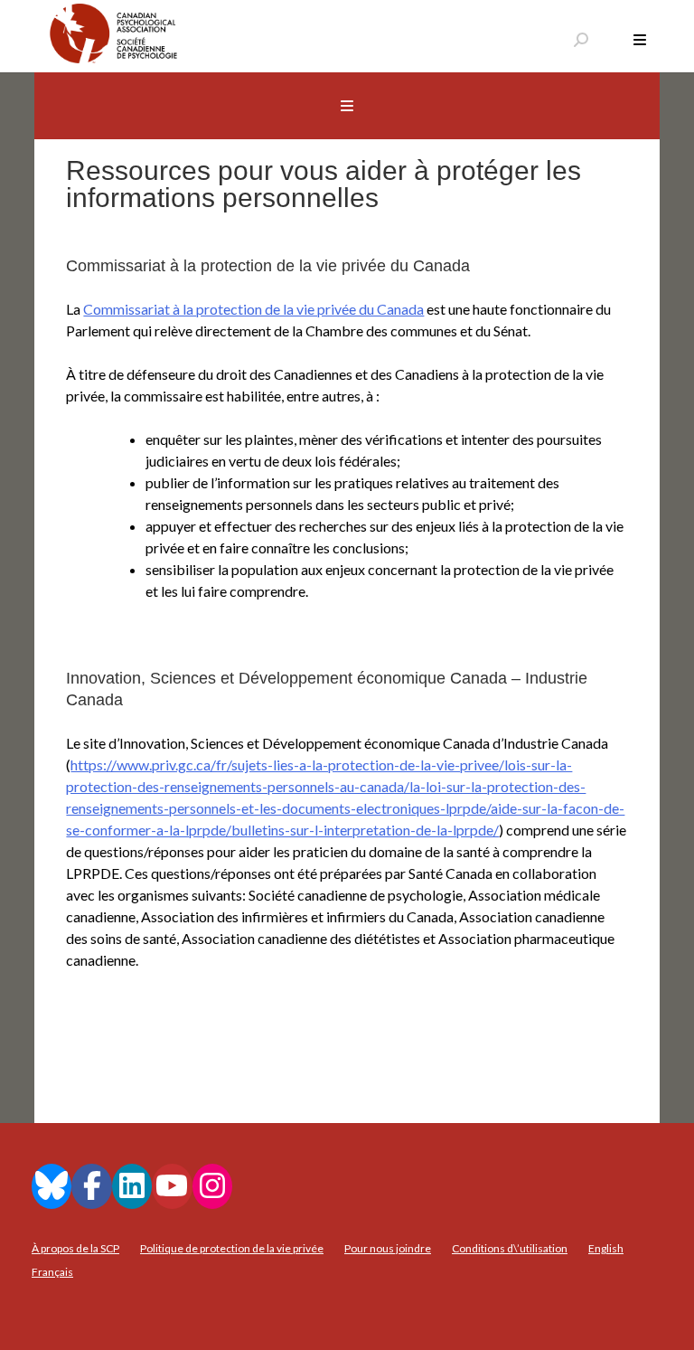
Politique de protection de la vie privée (232, 1248)
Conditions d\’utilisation (509, 1248)
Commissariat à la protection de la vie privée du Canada (253, 308)
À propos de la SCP (75, 1248)
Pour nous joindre (387, 1248)
